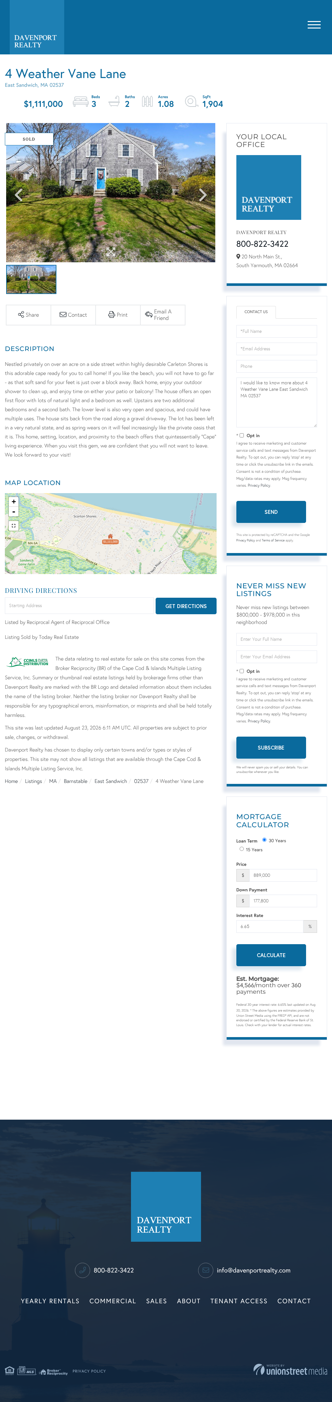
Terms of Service (273, 540)
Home (11, 781)
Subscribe (271, 747)
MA (53, 781)
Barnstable (76, 781)
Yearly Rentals (50, 1301)
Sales (156, 1301)
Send (271, 511)
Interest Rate (249, 915)
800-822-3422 (262, 244)
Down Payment (251, 890)
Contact (294, 1301)
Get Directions (186, 606)
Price (241, 864)
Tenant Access (239, 1301)
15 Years (254, 850)
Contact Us (256, 312)
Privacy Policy (259, 485)
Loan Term (246, 841)
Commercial (112, 1301)
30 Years (277, 840)
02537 (141, 781)
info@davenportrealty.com (252, 1270)
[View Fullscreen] (13, 526)
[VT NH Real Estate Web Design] (290, 1369)
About (189, 1301)
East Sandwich (111, 781)
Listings (33, 781)
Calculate (271, 955)
